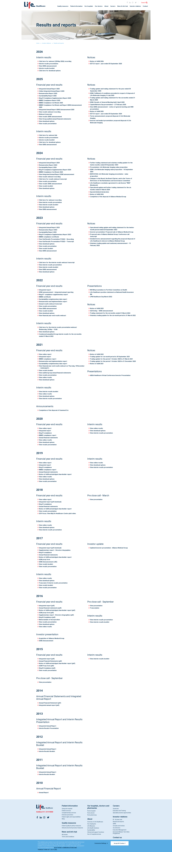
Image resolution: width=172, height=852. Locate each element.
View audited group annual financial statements (55, 373)
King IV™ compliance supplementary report (53, 294)
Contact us (117, 837)
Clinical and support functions (95, 832)
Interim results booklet (47, 68)
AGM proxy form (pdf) (46, 612)
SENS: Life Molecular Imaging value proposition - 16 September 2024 (111, 171)
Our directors (116, 827)
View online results (45, 377)
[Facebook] (127, 2)
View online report (45, 354)
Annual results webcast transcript (50, 304)
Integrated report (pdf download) (50, 502)
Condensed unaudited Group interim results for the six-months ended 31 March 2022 (60, 335)
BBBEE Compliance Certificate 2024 (51, 172)
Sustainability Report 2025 (48, 96)
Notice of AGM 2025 (97, 111)
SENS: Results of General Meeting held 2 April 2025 (107, 102)
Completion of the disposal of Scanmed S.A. (54, 410)
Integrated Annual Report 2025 (49, 89)
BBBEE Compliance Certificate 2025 (51, 103)
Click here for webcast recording (50, 200)
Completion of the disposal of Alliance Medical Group (108, 196)
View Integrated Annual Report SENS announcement (56, 174)
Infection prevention (67, 814)
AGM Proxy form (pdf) (46, 666)
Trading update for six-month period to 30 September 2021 (110, 356)
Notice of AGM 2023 (97, 308)
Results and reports (118, 821)
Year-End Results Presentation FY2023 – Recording (56, 239)
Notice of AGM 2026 (97, 61)
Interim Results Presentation (49, 728)
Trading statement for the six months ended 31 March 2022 (110, 313)
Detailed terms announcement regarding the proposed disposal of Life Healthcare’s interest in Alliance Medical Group (112, 240)
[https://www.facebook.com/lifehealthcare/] (37, 817)
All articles (65, 834)
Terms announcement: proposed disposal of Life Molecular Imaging (110, 117)
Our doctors (98, 6)
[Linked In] (40, 817)
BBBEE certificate (45, 297)
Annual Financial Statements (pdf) (50, 661)
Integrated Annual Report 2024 (49, 163)
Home (37, 43)
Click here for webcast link (48, 135)
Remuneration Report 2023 (48, 230)
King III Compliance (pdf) (47, 617)
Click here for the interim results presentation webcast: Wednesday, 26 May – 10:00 (58, 328)
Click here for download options (50, 71)
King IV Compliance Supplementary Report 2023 (55, 234)
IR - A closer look (117, 819)
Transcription (94, 608)
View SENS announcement (48, 66)
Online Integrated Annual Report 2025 (51, 91)
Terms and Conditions (68, 836)
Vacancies (116, 808)
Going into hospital (67, 808)
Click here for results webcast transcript (53, 179)
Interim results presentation (48, 64)
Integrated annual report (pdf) (49, 705)
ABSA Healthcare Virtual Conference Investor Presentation (110, 375)
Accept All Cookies (119, 843)
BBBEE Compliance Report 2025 (49, 100)
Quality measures (62, 6)
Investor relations (135, 6)
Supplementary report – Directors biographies (55, 550)
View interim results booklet (48, 205)
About (106, 6)
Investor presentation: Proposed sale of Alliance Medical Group (111, 232)
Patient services (66, 810)
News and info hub (69, 832)
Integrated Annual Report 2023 (49, 227)
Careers (112, 6)
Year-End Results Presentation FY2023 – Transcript (56, 241)
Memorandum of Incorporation (49, 619)
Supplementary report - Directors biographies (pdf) (56, 615)
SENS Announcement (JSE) (48, 562)
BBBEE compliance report (47, 359)
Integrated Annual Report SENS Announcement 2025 (56, 109)
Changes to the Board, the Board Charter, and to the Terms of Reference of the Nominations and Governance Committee (111, 180)
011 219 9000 (47, 812)
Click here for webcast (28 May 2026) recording (55, 61)
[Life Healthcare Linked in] (130, 2)
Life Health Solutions (93, 828)
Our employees (91, 824)
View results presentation (48, 123)
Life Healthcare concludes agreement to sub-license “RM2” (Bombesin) (110, 184)
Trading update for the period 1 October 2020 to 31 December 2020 (113, 361)
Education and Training (119, 810)
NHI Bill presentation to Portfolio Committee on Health (108, 290)
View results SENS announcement (50, 116)
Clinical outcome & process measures (72, 827)
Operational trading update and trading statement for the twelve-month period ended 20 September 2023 (112, 229)
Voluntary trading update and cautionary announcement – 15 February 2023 (110, 244)
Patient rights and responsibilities (71, 817)
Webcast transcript (45, 114)
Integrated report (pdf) (47, 605)
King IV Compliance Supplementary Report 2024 (55, 170)
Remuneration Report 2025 (48, 93)
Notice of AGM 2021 (97, 363)
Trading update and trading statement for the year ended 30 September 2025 (110, 90)
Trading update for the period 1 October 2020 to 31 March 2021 (111, 359)
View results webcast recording (50, 112)
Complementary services (69, 812)
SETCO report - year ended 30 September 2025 (106, 64)
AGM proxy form (44, 559)
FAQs (63, 819)
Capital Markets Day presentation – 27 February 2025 (108, 104)
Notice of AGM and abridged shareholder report (55, 474)
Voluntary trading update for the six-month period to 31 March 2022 (113, 315)
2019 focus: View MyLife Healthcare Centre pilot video (57, 513)
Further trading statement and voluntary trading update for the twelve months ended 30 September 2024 (111, 164)
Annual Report (44, 792)
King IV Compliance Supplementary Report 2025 (55, 98)
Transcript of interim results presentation (53, 583)
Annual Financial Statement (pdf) (50, 703)
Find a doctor (91, 813)
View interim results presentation (50, 202)
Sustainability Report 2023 (48, 232)
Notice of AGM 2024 (97, 194)
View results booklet (46, 186)
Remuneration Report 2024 (48, 165)
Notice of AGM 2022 (97, 354)
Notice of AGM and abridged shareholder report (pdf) (57, 610)
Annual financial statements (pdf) (50, 608)
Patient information (76, 6)
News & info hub (122, 6)
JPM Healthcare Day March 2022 (101, 297)
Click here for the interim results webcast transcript (57, 262)
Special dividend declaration (99, 192)
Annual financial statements (48, 438)
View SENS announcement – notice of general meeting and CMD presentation (111, 108)
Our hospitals (88, 6)
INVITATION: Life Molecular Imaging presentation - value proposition (109, 175)
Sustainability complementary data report (53, 299)
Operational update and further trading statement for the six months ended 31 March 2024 (110, 188)
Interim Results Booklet (47, 751)
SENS (114, 823)
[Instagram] (132, 2)
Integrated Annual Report (47, 726)
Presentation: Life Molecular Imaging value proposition (108, 167)
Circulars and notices (119, 825)
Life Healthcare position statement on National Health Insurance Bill (112, 293)
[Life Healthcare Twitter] (136, 2)
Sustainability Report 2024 (48, 167)
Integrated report (45, 290)
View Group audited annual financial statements (55, 119)
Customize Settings (101, 843)
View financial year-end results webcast (52, 315)
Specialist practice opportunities (122, 812)
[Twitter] (48, 817)
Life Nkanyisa (91, 826)
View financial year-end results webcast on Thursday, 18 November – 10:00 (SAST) (61, 367)
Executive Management (119, 830)
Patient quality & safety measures (71, 825)
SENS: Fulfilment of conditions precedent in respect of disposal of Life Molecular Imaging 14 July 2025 (112, 94)
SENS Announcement (46, 641)
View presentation (96, 499)
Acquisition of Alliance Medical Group (51, 638)
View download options (46, 121)
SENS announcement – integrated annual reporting (56, 292)
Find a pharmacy (92, 815)
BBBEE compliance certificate (49, 237)
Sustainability (91, 830)
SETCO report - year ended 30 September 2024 (106, 114)
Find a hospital (91, 811)
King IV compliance (45, 433)
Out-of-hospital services (94, 834)
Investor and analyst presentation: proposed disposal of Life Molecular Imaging (110, 122)
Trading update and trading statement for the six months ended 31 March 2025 (112, 99)
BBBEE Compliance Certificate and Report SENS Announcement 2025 (60, 106)
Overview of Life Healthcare (95, 821)
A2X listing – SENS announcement (101, 311)
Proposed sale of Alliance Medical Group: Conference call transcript (109, 235)
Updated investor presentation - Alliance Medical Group (109, 548)
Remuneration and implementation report (53, 301)
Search (143, 2)
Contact (145, 6)
